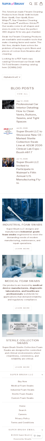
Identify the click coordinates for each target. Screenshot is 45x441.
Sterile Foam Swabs (22, 394)
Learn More (22, 249)
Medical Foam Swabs (22, 386)
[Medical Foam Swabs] (22, 266)
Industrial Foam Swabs (22, 390)
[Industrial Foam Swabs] (22, 210)
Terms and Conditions (22, 422)
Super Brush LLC (22, 375)
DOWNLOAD (15, 67)
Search (22, 410)
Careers (22, 414)
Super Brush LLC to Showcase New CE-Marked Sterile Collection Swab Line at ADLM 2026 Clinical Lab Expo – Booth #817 (29, 142)
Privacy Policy (22, 418)
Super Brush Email (22, 430)
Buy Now (22, 381)
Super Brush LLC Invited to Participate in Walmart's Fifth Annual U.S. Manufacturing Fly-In (28, 172)
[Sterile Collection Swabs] (22, 325)
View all (22, 94)
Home (22, 406)
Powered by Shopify (23, 439)
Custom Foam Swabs (22, 398)
